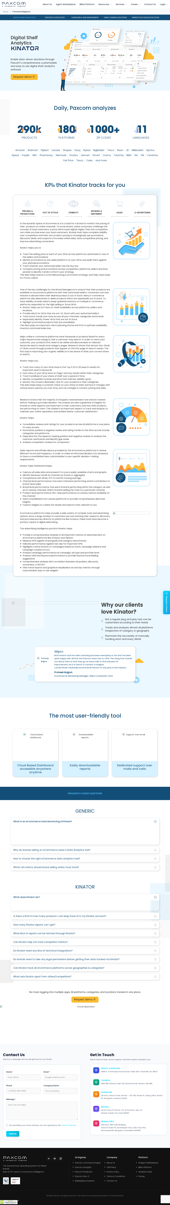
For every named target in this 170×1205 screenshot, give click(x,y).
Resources (104, 4)
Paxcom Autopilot (83, 1167)
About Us (47, 4)
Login (162, 4)
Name (9, 1072)
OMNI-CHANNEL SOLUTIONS (115, 17)
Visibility (73, 212)
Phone (9, 1086)
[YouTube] (54, 1158)
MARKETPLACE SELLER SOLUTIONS (145, 17)
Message (11, 1099)
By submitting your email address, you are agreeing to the (43, 1125)
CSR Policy (111, 1167)
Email (47, 1072)
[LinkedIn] (60, 1158)
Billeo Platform (87, 4)
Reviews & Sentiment (96, 212)
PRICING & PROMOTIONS (27, 212)
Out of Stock (50, 212)
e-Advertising (142, 212)
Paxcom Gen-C (82, 1176)
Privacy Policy (113, 1171)
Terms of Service (68, 1125)
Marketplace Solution (85, 1181)
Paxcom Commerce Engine (88, 1162)
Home (5, 11)
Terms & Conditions (116, 1176)
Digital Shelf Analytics (24, 17)
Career (134, 4)
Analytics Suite (145, 1171)
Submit (13, 1133)
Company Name (51, 1086)
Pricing (141, 1176)
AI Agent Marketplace (148, 1162)
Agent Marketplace (66, 4)
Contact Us (150, 4)
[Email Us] (48, 1158)
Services (120, 4)
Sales (119, 212)
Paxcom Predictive (83, 1171)
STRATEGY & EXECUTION (55, 17)
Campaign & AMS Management (85, 17)
